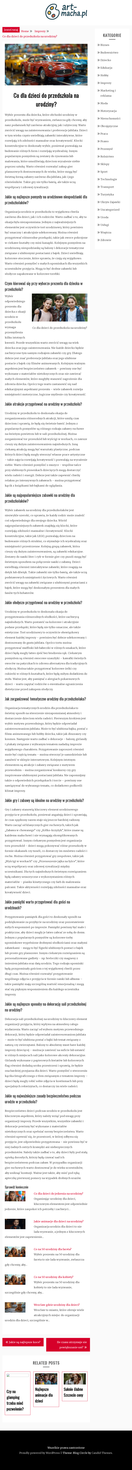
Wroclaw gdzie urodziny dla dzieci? (57, 1304)
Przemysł (106, 148)
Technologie (108, 179)
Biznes (104, 45)
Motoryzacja (108, 111)
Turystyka (107, 194)
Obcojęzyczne (109, 126)
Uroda (104, 217)
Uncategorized (109, 209)
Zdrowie (105, 240)
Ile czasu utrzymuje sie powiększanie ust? (72, 1345)
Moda (104, 103)
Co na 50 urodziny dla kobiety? (53, 1277)
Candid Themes (102, 1452)
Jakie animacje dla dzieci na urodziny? (59, 1221)
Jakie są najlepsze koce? (24, 1342)
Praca (104, 133)
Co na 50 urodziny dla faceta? (52, 1249)
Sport (104, 171)
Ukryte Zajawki (110, 202)
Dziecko (105, 60)
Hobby (104, 75)
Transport (107, 186)
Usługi (104, 224)
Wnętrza (105, 232)
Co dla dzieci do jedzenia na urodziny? (58, 1193)
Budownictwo (109, 52)
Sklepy (104, 164)
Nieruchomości (110, 118)
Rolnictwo (107, 156)
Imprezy (105, 83)
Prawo (104, 141)
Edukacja (106, 67)
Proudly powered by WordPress (39, 1452)
